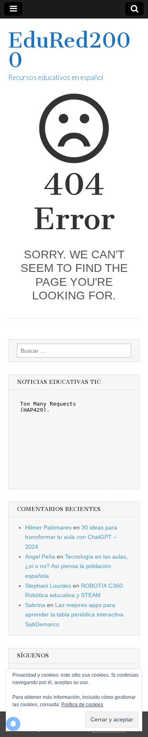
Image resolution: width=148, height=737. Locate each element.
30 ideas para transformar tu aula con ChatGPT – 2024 (71, 537)
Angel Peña (40, 556)
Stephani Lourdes (48, 585)
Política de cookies (82, 704)
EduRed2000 (69, 50)
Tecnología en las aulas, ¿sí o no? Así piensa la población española (76, 566)
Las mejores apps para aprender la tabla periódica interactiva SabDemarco (74, 614)
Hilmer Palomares (48, 527)
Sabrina (35, 605)
